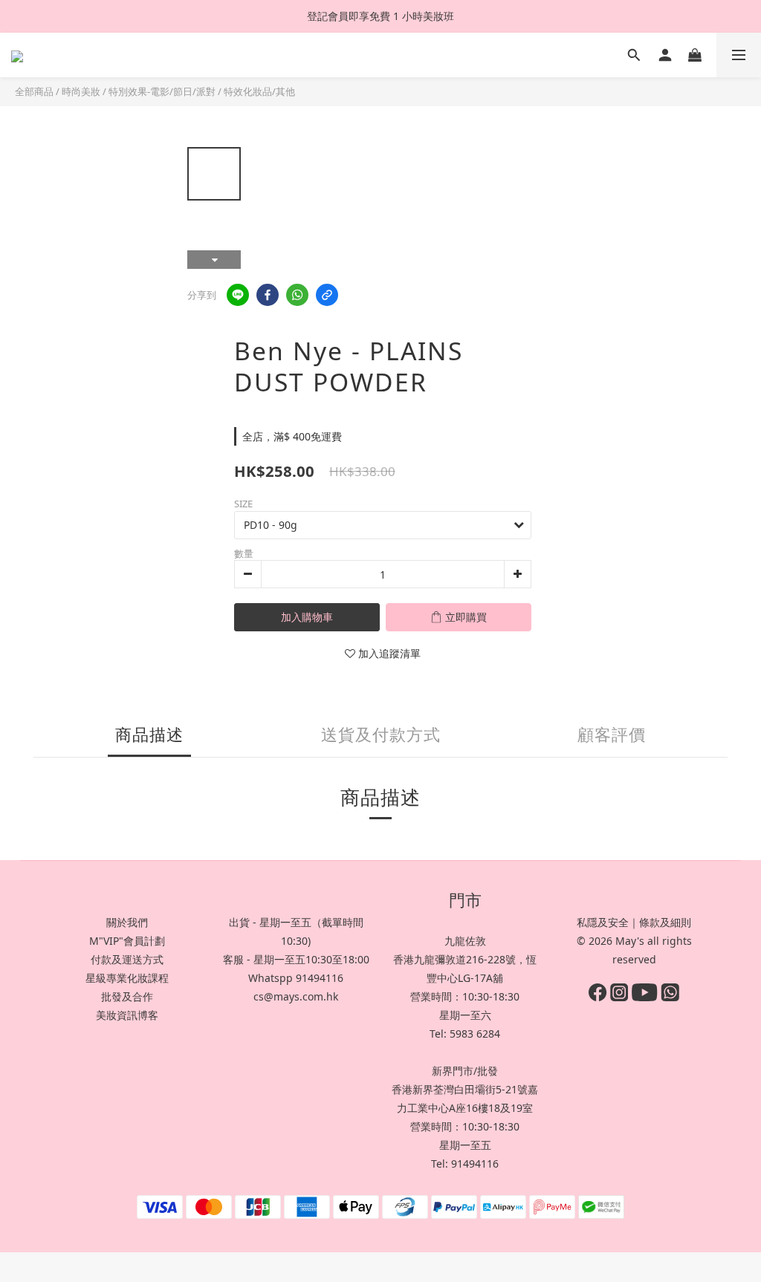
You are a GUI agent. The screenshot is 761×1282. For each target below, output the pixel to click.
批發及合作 (127, 996)
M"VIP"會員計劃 (127, 941)
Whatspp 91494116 (295, 978)
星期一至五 (465, 1145)
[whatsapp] (297, 295)
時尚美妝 (81, 91)
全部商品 (34, 91)
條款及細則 (665, 922)
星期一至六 (465, 1015)
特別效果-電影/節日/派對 (162, 91)
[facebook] (267, 295)
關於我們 (127, 922)
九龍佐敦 (465, 941)
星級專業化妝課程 (127, 978)
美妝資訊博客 (127, 1015)
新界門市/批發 (465, 1071)
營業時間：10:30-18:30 (464, 996)
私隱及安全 (603, 922)
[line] (238, 295)
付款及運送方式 (127, 959)
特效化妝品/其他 (259, 91)
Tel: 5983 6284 (465, 1033)
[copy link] (327, 295)
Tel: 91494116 (465, 1163)
